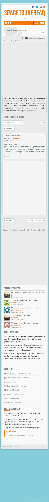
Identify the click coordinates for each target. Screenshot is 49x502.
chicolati (17, 138)
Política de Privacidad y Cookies (17, 378)
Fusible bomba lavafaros (21, 315)
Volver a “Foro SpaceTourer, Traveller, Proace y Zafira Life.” (25, 230)
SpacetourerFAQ (24, 13)
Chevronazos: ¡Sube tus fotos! (17, 386)
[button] (36, 23)
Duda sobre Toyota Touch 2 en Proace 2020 (28, 293)
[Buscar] (21, 122)
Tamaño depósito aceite (13, 117)
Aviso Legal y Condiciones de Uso (18, 373)
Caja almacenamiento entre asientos (26, 308)
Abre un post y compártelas (26, 111)
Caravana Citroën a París (14, 394)
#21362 (7, 138)
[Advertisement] (24, 69)
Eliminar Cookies (11, 382)
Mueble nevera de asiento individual (25, 323)
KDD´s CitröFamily (12, 398)
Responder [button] (9, 129)
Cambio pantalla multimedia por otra (25, 300)
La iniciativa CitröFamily (13, 403)
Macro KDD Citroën (13, 390)
